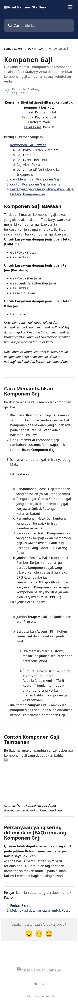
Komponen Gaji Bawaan (28, 145)
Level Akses (32, 127)
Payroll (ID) (35, 48)
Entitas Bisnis (20, 905)
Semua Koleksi (13, 48)
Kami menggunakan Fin (41, 996)
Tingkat (27, 112)
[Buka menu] (70, 7)
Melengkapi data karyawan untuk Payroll (41, 910)
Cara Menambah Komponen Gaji (35, 179)
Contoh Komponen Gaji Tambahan (36, 184)
